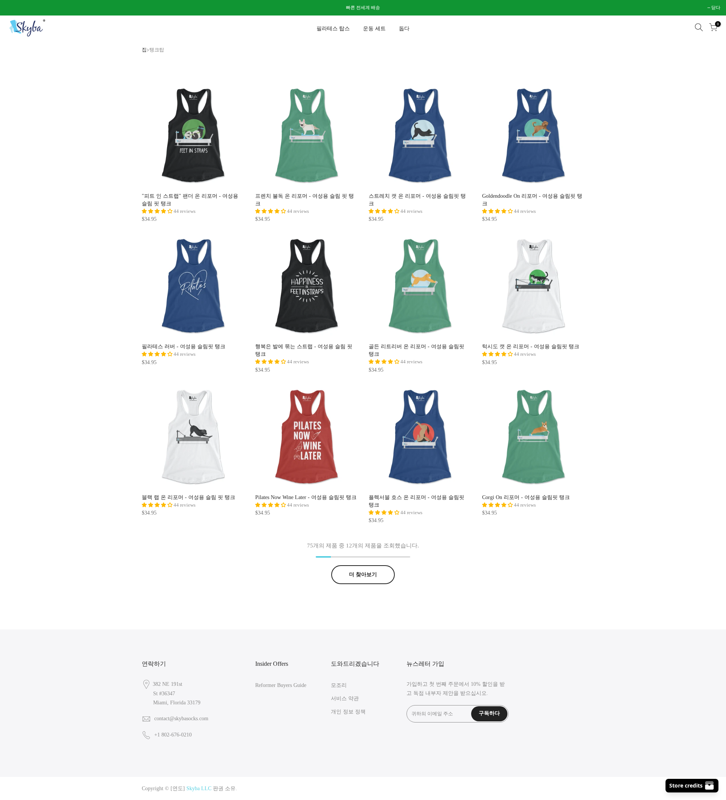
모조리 (339, 685)
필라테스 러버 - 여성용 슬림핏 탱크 (183, 346)
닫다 (14, 7)
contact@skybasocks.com (181, 718)
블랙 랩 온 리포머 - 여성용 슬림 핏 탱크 (188, 497)
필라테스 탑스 (333, 28)
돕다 (404, 28)
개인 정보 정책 (348, 712)
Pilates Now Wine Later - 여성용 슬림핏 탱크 (306, 497)
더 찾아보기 (363, 574)
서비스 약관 (345, 698)
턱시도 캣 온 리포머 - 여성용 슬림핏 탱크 (530, 346)
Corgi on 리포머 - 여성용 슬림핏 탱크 (526, 497)
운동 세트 (374, 28)
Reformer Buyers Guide (280, 685)
